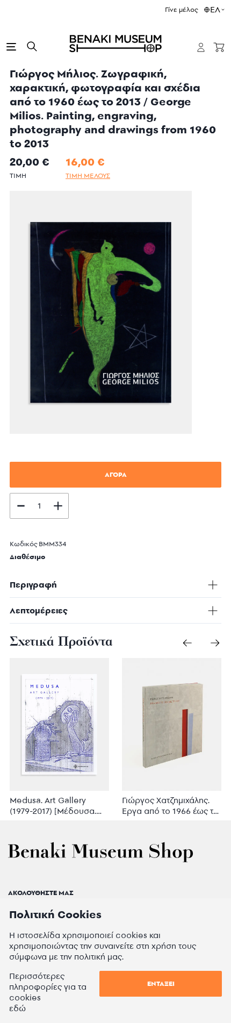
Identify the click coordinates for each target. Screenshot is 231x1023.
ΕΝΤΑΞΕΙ (161, 983)
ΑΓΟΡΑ (116, 474)
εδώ (17, 1008)
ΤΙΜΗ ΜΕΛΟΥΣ (88, 175)
